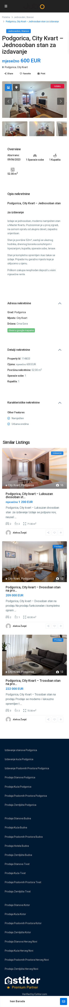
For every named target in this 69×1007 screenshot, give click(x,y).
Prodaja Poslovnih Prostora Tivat (23, 882)
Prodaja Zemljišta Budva (18, 855)
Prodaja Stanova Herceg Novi (21, 941)
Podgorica (10, 67)
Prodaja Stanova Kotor (17, 905)
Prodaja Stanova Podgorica (20, 777)
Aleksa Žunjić (20, 532)
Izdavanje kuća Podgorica (19, 759)
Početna (6, 17)
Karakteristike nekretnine (23, 402)
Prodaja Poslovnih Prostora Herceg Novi (27, 959)
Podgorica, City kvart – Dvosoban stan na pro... (33, 588)
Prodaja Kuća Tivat (15, 873)
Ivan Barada (17, 1001)
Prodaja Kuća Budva (16, 827)
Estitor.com (40, 994)
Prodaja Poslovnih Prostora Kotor (23, 923)
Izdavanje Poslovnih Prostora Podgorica (27, 768)
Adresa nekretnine (19, 303)
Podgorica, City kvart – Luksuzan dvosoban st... (29, 495)
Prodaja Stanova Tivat (17, 864)
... (15, 517)
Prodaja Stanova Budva (18, 818)
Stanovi (30, 17)
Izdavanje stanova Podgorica (21, 750)
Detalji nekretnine (18, 349)
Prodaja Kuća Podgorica (18, 786)
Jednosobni (19, 17)
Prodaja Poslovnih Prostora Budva (24, 836)
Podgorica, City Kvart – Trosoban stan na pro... (33, 682)
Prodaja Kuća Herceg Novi (19, 950)
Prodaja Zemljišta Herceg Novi (21, 968)
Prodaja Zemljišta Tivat (18, 891)
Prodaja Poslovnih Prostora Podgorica (26, 795)
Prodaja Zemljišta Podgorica (20, 804)
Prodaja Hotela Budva (17, 845)
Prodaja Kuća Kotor (15, 914)
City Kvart (22, 67)
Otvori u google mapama (21, 330)
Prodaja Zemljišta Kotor (18, 932)
